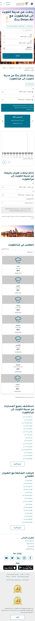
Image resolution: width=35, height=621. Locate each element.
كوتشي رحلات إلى (27, 489)
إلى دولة (28, 574)
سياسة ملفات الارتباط (11, 610)
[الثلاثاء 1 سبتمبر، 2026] (26, 153)
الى (31, 41)
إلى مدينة (22, 574)
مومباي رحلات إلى (27, 507)
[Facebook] (30, 558)
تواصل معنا (31, 546)
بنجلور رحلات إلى (28, 498)
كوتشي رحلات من (27, 432)
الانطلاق (29, 47)
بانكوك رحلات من (27, 429)
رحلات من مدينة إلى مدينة (13, 574)
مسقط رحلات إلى (27, 483)
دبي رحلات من (28, 437)
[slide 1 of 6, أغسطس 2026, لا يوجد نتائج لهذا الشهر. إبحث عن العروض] (17, 121)
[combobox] (17, 92)
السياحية (30, 84)
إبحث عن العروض (17, 123)
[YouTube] (6, 558)
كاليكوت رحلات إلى (27, 501)
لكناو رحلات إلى (28, 480)
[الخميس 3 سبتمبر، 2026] (20, 153)
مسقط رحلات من (27, 417)
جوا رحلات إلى (29, 504)
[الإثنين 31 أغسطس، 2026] (29, 153)
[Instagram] (24, 558)
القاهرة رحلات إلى (28, 519)
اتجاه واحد (29, 26)
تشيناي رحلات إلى (27, 486)
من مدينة (14, 576)
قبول (17, 617)
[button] (15, 26)
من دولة (8, 576)
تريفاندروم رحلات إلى (27, 495)
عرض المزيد (17, 464)
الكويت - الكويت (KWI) (26, 36)
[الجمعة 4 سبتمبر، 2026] (17, 153)
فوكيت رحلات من (27, 426)
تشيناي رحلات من (27, 443)
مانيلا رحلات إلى (28, 513)
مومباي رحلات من (27, 446)
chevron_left (32, 121)
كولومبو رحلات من (27, 458)
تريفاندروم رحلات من (27, 423)
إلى (33, 96)
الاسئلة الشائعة (29, 541)
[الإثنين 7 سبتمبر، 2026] (8, 153)
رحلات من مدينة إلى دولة (23, 576)
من (31, 35)
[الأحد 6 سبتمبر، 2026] (11, 153)
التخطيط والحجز (6, 3)
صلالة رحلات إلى (28, 516)
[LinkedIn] (18, 558)
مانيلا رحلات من (28, 420)
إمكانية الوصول (30, 549)
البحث (18, 56)
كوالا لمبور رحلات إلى (27, 522)
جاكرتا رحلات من (28, 440)
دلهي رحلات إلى (28, 492)
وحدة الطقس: (5, 249)
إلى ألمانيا (12, 68)
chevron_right (2, 121)
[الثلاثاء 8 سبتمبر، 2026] (5, 153)
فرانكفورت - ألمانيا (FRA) (25, 43)
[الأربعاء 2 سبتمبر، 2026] (23, 153)
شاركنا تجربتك (30, 543)
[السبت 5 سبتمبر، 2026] (14, 153)
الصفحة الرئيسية (29, 68)
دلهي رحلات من (28, 435)
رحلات (19, 68)
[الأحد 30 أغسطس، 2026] (31, 153)
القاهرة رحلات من (27, 455)
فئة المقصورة (30, 199)
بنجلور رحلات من (28, 452)
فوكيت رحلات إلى (28, 510)
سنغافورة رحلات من (27, 449)
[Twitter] (12, 558)
